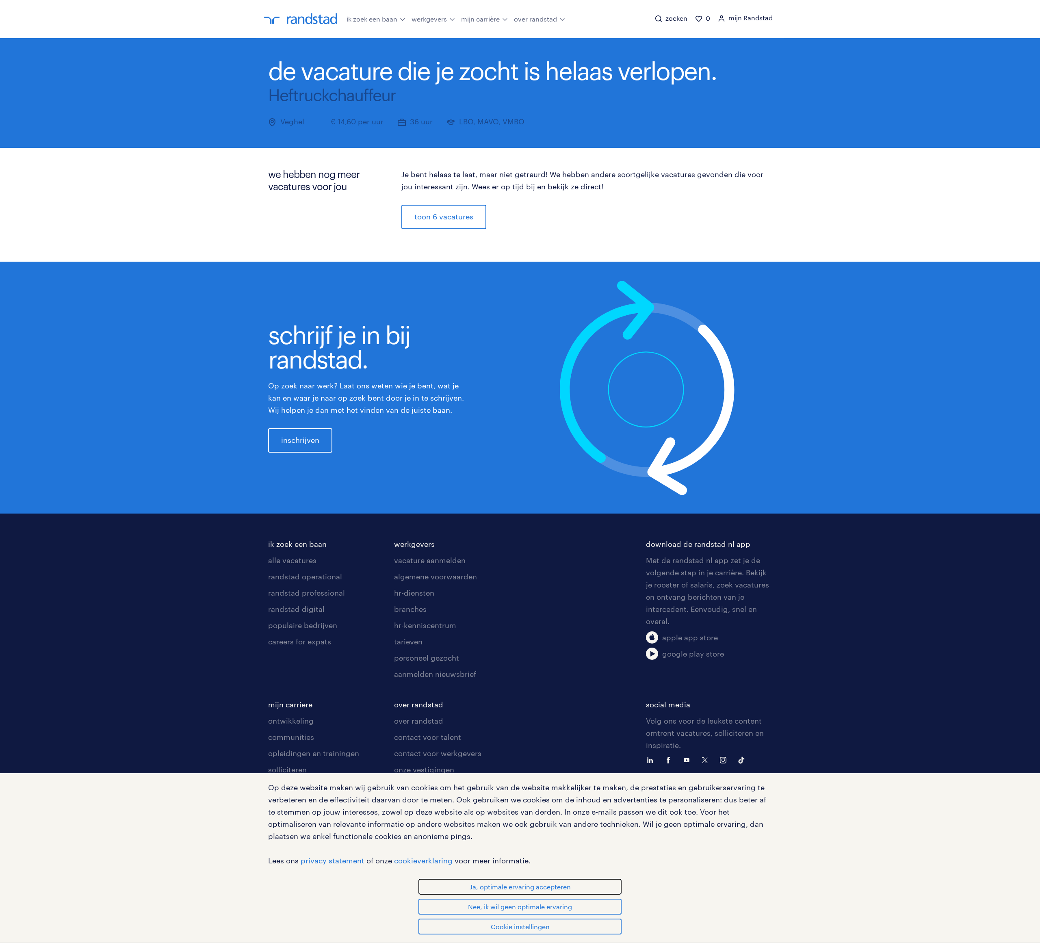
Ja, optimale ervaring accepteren (520, 887)
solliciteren (287, 769)
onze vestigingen (424, 769)
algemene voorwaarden (435, 576)
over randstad (535, 19)
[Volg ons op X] (707, 759)
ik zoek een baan (372, 19)
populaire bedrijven (302, 625)
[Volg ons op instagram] (725, 759)
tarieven (408, 641)
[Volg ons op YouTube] (688, 759)
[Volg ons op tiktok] (743, 759)
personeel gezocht (426, 657)
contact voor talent (427, 737)
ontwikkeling (291, 720)
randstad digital (296, 609)
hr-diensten (414, 592)
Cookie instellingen (520, 926)
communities (291, 737)
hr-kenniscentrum (425, 625)
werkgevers (429, 19)
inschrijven (300, 440)
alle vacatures (292, 560)
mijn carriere (290, 704)
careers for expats (299, 641)
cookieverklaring (423, 860)
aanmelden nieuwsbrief (435, 674)
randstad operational (305, 576)
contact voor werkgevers (437, 753)
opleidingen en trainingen (313, 753)
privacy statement (332, 860)
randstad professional (306, 592)
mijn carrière (480, 19)
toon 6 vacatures (443, 216)
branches (410, 609)
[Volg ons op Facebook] (670, 759)
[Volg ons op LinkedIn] (652, 759)
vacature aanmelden (430, 560)
